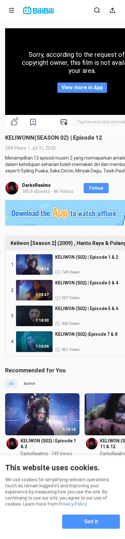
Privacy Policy (73, 504)
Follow (96, 188)
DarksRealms (36, 185)
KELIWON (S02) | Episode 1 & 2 (48, 443)
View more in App (82, 87)
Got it (91, 521)
